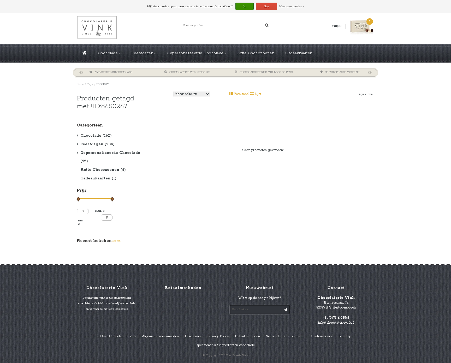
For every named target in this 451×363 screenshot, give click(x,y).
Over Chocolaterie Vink (118, 336)
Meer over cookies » (291, 6)
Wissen (116, 240)
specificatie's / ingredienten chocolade (226, 345)
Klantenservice (321, 336)
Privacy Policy (218, 336)
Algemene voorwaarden (160, 336)
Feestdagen (142, 53)
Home (80, 84)
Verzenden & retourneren (285, 336)
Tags (90, 84)
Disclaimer (193, 336)
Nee (266, 6)
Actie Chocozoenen (256, 53)
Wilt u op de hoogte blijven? (259, 298)
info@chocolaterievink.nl (336, 323)
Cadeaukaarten (298, 53)
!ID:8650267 (103, 84)
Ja (245, 6)
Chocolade (108, 53)
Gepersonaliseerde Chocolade (195, 53)
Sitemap (345, 336)
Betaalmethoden (247, 336)
